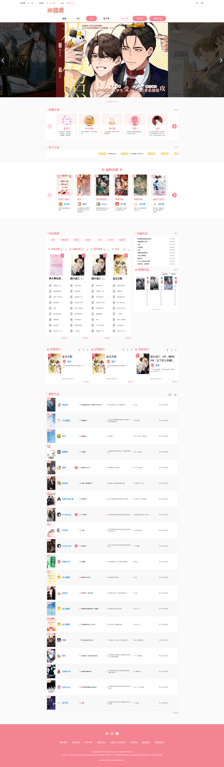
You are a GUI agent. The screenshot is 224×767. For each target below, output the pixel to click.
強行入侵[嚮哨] (142, 255)
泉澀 (54, 308)
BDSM (111, 240)
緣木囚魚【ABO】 (80, 302)
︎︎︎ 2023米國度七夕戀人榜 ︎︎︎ (90, 153)
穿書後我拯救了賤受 (58, 291)
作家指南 (76, 742)
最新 (170, 395)
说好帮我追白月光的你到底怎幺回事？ (102, 199)
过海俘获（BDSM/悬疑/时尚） (102, 302)
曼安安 (67, 128)
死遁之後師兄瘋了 (64, 199)
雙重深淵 (119, 291)
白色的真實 (78, 319)
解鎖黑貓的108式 (142, 241)
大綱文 (88, 240)
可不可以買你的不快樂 (144, 261)
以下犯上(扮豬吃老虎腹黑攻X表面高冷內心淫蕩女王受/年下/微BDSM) (102, 325)
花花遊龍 (140, 247)
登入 (197, 3)
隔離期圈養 (99, 314)
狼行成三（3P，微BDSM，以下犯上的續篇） (77, 278)
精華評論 (157, 18)
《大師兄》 (120, 314)
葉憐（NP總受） (79, 308)
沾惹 (139, 244)
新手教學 (88, 742)
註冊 (202, 3)
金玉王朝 (117, 278)
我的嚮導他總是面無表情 (144, 239)
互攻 (99, 240)
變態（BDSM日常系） (59, 297)
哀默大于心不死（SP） (123, 331)
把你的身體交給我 (101, 297)
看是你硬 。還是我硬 (143, 264)
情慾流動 (55, 325)
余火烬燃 (89, 128)
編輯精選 (165, 274)
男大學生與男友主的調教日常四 (56, 278)
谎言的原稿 (78, 285)
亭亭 (97, 319)
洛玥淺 (112, 128)
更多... (176, 233)
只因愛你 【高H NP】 (102, 291)
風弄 (135, 128)
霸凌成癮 (55, 302)
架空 (53, 240)
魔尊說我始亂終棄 (143, 253)
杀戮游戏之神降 (162, 278)
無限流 (76, 240)
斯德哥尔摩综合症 (80, 325)
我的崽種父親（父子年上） (123, 297)
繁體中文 (70, 3)
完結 (175, 395)
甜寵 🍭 (122, 240)
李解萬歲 (55, 319)
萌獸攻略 (138, 199)
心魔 (139, 250)
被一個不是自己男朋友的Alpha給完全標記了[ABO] (123, 302)
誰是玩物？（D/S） (58, 331)
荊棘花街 (119, 199)
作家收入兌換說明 (117, 742)
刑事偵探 (64, 240)
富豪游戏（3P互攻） (80, 297)
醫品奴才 (140, 258)
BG (78, 18)
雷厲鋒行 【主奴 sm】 (59, 285)
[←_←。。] (162, 282)
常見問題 (133, 742)
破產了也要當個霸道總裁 (159, 199)
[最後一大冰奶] (148, 282)
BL (91, 18)
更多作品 (64, 338)
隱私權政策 (159, 742)
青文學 (106, 18)
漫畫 (64, 18)
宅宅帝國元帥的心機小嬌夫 (176, 278)
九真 (157, 128)
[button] (106, 101)
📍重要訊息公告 (65, 153)
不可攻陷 (77, 331)
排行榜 (140, 18)
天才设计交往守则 (148, 278)
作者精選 (173, 274)
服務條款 (146, 742)
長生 (79, 199)
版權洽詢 (101, 742)
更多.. (176, 109)
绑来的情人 (78, 291)
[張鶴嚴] (176, 282)
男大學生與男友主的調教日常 (59, 314)
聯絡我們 (63, 742)
